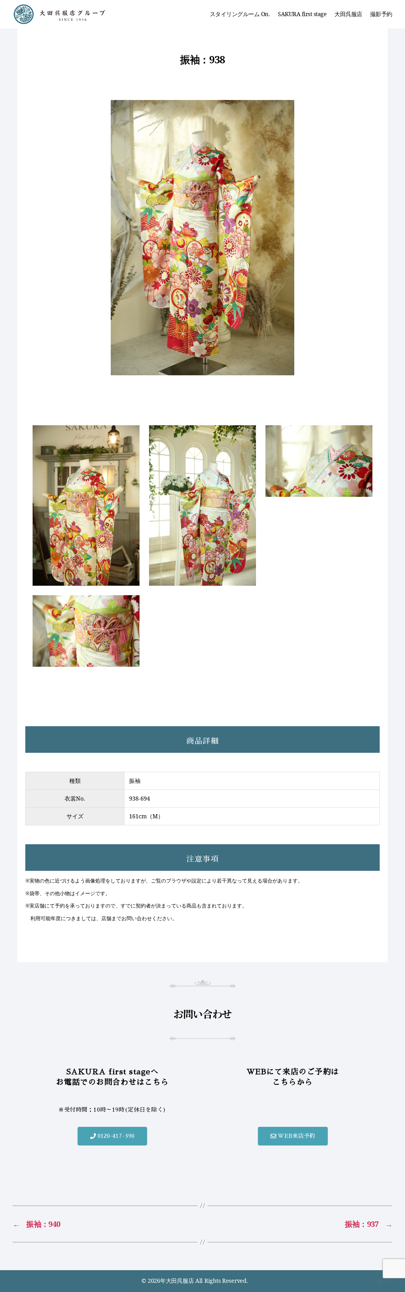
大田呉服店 (348, 14)
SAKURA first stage (302, 14)
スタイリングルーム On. (240, 14)
